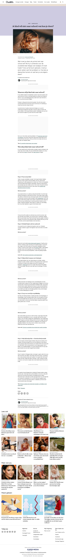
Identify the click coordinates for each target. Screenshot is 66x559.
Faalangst (25, 264)
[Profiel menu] (60, 2)
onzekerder (40, 198)
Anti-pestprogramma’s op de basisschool (32, 255)
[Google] (2, 532)
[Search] (63, 2)
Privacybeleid (27, 552)
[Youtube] (10, 532)
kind (26, 152)
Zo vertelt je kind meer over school (28, 143)
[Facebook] (5, 532)
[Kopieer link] (19, 393)
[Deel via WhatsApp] (22, 393)
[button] (34, 552)
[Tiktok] (15, 532)
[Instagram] (7, 532)
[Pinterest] (12, 532)
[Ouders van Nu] (9, 2)
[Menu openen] (3, 2)
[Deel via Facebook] (25, 393)
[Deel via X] (27, 393)
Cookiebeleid (22, 552)
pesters (37, 247)
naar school (36, 152)
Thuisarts (23, 388)
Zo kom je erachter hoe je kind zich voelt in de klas (35, 327)
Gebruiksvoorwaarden (42, 552)
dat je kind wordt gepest (34, 243)
